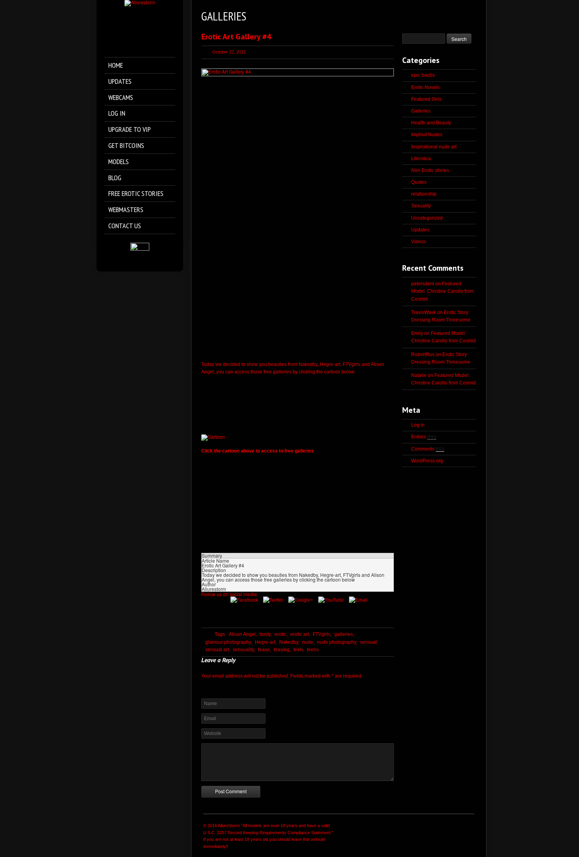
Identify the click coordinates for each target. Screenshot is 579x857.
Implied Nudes (426, 134)
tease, (264, 649)
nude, (308, 642)
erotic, (281, 634)
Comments (427, 449)
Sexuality (421, 206)
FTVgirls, (322, 634)
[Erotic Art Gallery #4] (297, 212)
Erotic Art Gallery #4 (236, 36)
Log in (418, 425)
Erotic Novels (425, 87)
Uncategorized (427, 218)
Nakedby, (289, 642)
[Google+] (302, 600)
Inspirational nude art (434, 147)
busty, (266, 634)
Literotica (421, 158)
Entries (423, 437)
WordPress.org (427, 461)
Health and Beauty (431, 123)
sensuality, (244, 649)
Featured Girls (426, 99)
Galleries (421, 111)
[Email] (360, 600)
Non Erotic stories (430, 170)
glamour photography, (228, 642)
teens (313, 649)
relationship (423, 194)
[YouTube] (333, 600)
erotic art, (300, 634)
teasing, (282, 649)
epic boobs (423, 75)
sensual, (369, 642)
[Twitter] (275, 600)
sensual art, (217, 649)
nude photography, (337, 642)
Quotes (419, 182)
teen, (298, 649)
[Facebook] (246, 600)
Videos (418, 241)
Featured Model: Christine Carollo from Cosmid (442, 291)
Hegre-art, (266, 642)
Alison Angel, (243, 634)
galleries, (344, 634)
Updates (420, 230)
